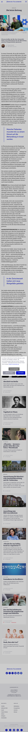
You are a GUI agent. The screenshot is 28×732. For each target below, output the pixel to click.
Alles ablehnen (14, 369)
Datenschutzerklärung (14, 364)
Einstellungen (9, 372)
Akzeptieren (21, 372)
